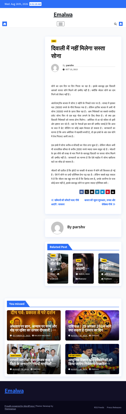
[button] (115, 24)
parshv (70, 65)
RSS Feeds (99, 407)
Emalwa (63, 14)
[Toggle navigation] (60, 23)
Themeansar (10, 408)
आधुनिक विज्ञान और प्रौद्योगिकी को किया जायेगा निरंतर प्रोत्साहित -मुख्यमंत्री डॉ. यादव (90, 363)
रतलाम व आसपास (16, 355)
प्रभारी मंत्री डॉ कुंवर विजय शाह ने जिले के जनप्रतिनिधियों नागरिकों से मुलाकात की (32, 363)
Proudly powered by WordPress (20, 405)
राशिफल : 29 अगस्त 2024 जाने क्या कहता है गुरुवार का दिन (89, 328)
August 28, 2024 (79, 335)
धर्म (12, 322)
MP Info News (75, 355)
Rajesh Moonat (43, 335)
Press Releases (114, 407)
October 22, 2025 (22, 335)
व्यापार (53, 41)
